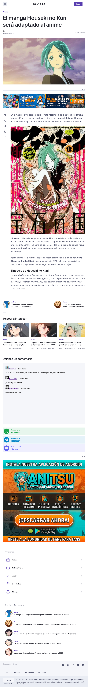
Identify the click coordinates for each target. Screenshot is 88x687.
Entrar (78, 4)
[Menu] (5, 4)
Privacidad (29, 672)
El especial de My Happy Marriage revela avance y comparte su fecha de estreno (45, 634)
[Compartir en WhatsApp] (5, 132)
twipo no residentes (76, 679)
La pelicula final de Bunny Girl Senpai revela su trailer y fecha (15, 344)
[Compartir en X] (5, 121)
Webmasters (42, 672)
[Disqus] (44, 393)
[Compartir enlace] (5, 137)
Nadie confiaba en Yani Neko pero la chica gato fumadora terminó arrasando (70, 345)
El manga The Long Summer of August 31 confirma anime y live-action (22, 306)
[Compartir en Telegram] (5, 126)
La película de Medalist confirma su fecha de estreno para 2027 (43, 344)
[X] (68, 665)
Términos (17, 672)
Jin (4, 31)
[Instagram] (73, 665)
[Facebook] (63, 665)
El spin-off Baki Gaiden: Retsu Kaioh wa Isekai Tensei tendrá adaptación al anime (74, 306)
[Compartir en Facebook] (5, 115)
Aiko (20, 348)
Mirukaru (51, 348)
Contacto (6, 672)
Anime (5, 12)
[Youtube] (78, 665)
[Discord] (83, 665)
